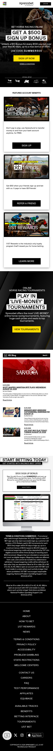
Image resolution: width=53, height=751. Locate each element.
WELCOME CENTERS (26, 665)
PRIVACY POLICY (26, 644)
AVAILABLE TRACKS (26, 706)
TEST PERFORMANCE (26, 688)
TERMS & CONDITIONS (26, 639)
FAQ (26, 683)
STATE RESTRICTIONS (26, 660)
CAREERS (26, 677)
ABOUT (26, 616)
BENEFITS (26, 711)
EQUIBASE (26, 698)
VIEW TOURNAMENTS (26, 329)
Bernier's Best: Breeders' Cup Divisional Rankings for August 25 (37, 412)
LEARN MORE (26, 261)
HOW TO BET (26, 621)
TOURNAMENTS (26, 721)
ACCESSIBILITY (26, 649)
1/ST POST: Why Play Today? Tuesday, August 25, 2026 (35, 431)
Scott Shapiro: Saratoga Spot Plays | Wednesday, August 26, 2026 (24, 388)
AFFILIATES (26, 693)
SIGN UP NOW (26, 58)
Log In (45, 4)
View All (45, 355)
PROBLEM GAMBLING (26, 655)
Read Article (7, 400)
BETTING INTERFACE (26, 716)
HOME (26, 611)
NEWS (26, 631)
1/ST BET (26, 726)
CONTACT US (26, 672)
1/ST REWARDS (26, 626)
